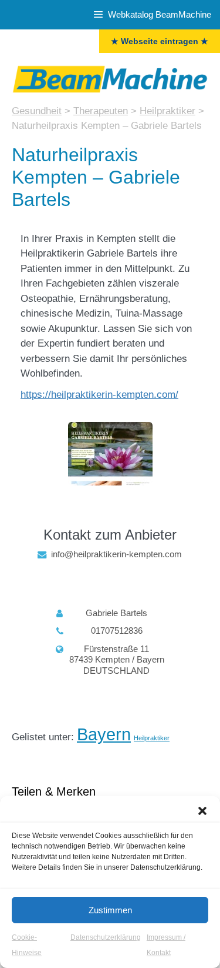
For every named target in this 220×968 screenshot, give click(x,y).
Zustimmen (110, 910)
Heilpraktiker (152, 737)
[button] (202, 811)
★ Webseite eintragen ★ (159, 41)
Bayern (104, 734)
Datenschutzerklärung (105, 937)
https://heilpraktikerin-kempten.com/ (99, 394)
